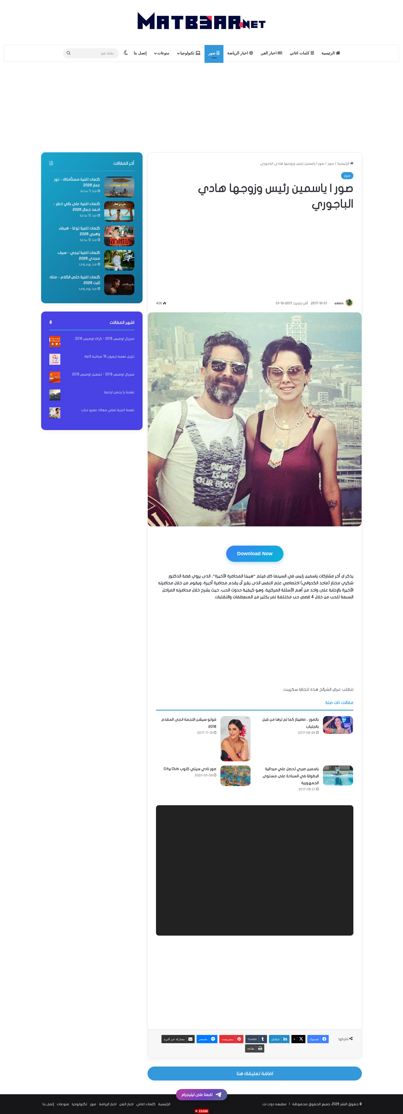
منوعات (163, 53)
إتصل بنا (140, 53)
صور (212, 53)
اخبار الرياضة (238, 53)
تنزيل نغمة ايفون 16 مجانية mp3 (109, 356)
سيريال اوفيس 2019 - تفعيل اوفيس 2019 (103, 374)
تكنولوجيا (187, 53)
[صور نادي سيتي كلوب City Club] (235, 762)
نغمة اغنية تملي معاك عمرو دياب (107, 410)
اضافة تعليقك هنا (255, 1059)
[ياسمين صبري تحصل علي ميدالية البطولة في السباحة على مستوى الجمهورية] (338, 762)
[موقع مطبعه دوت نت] (201, 22)
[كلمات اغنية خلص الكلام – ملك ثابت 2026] (119, 284)
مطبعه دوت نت (274, 1090)
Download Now (255, 553)
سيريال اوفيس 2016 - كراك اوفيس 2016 (104, 339)
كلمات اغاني (300, 53)
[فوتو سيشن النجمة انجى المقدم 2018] (235, 725)
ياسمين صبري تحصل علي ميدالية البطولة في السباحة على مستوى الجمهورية (291, 762)
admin (339, 303)
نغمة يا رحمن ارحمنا (119, 392)
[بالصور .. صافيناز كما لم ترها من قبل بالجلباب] (338, 711)
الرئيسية (329, 53)
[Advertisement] (201, 105)
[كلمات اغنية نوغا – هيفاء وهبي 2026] (119, 236)
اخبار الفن (269, 53)
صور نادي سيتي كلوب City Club (190, 755)
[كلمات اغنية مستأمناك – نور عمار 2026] (119, 187)
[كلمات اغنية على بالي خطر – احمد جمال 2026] (119, 211)
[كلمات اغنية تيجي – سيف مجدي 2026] (119, 260)
